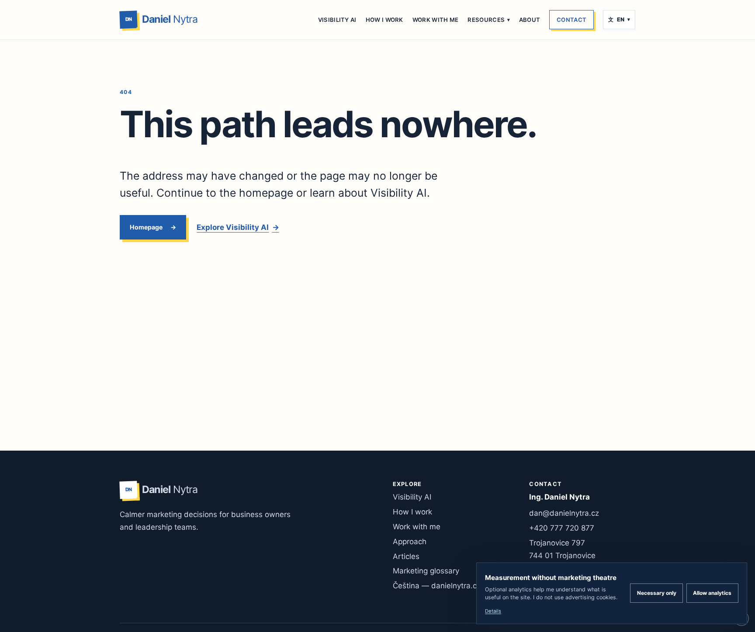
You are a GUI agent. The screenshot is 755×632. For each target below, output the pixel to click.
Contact (571, 19)
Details (493, 611)
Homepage (146, 227)
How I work (384, 19)
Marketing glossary (426, 570)
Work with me (435, 19)
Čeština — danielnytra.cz (437, 585)
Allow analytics (712, 593)
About (529, 19)
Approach (409, 541)
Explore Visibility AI (238, 227)
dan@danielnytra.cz (564, 513)
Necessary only (656, 593)
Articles (406, 556)
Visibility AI (337, 19)
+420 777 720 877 (561, 528)
